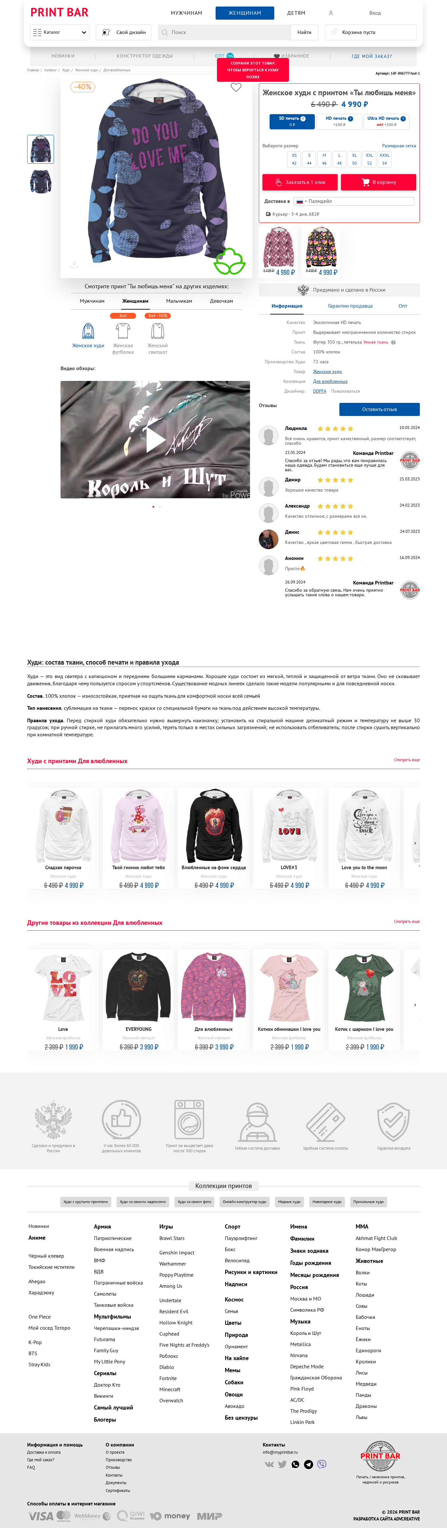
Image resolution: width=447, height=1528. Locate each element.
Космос (234, 1299)
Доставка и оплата (44, 1452)
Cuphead (169, 1334)
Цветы (233, 1323)
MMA (362, 1226)
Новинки (38, 1226)
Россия (299, 1287)
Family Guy (106, 1351)
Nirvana (299, 1355)
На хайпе (237, 1358)
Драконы (366, 1406)
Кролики (366, 1362)
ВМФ (99, 1261)
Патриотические (113, 1238)
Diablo (166, 1367)
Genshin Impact (176, 1253)
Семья (231, 1311)
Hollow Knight (175, 1323)
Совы (361, 1306)
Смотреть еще (407, 760)
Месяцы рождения (314, 1275)
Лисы (362, 1373)
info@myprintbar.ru (280, 1452)
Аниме (36, 1237)
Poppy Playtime (176, 1275)
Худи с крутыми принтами (85, 1202)
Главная (33, 70)
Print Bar (59, 13)
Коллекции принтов (223, 1186)
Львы (361, 1417)
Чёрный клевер (46, 1256)
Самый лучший (113, 1407)
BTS (32, 1354)
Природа (236, 1335)
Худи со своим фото (194, 1202)
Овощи (234, 1394)
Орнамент (236, 1347)
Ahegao (36, 1282)
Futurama (104, 1339)
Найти (304, 32)
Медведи (366, 1384)
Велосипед (237, 1261)
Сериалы (105, 1373)
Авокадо (234, 1406)
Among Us (170, 1286)
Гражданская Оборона (316, 1378)
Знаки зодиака (309, 1251)
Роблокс (168, 1356)
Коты (361, 1284)
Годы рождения (310, 1263)
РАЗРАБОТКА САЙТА (372, 1519)
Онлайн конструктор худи (244, 1202)
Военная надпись (114, 1249)
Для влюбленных (117, 70)
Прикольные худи (368, 1202)
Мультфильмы (112, 1316)
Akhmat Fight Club (376, 1238)
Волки (363, 1273)
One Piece (39, 1317)
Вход (375, 13)
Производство (119, 1460)
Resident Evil (173, 1312)
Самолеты (105, 1294)
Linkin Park (302, 1422)
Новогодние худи (327, 1202)
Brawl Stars (172, 1238)
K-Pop (35, 1342)
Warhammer (172, 1264)
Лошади (365, 1295)
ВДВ (98, 1272)
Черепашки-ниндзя (116, 1328)
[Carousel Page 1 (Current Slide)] (153, 506)
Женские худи (86, 70)
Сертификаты (118, 1490)
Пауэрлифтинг (241, 1238)
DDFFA (319, 391)
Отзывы (113, 1467)
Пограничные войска (118, 1283)
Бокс (230, 1249)
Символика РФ (307, 1310)
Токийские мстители (51, 1267)
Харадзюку (41, 1293)
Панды (363, 1395)
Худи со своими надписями (143, 1202)
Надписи (236, 1284)
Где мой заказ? (40, 1460)
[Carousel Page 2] (159, 506)
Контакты (114, 1475)
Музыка (300, 1321)
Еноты (363, 1328)
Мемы (233, 1370)
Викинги (103, 1396)
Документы (116, 1483)
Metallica (300, 1344)
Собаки (234, 1382)
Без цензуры (241, 1417)
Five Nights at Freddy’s (184, 1345)
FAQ (31, 1467)
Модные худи (289, 1202)
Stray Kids (39, 1365)
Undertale (170, 1300)
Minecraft (169, 1390)
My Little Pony (109, 1362)
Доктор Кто (107, 1385)
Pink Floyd (302, 1389)
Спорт (233, 1226)
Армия (102, 1226)
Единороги (368, 1351)
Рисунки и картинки (251, 1272)
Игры (166, 1226)
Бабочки (365, 1317)
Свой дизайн (131, 32)
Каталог (52, 32)
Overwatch (171, 1401)
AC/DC (297, 1400)
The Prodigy (303, 1411)
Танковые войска (114, 1305)
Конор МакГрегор (376, 1249)
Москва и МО (305, 1299)
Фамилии (302, 1238)
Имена (298, 1226)
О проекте (115, 1452)
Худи (66, 70)
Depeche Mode (307, 1367)
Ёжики (363, 1339)
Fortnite (168, 1378)
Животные (369, 1261)
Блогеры (105, 1419)
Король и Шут (305, 1333)
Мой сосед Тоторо (49, 1328)
